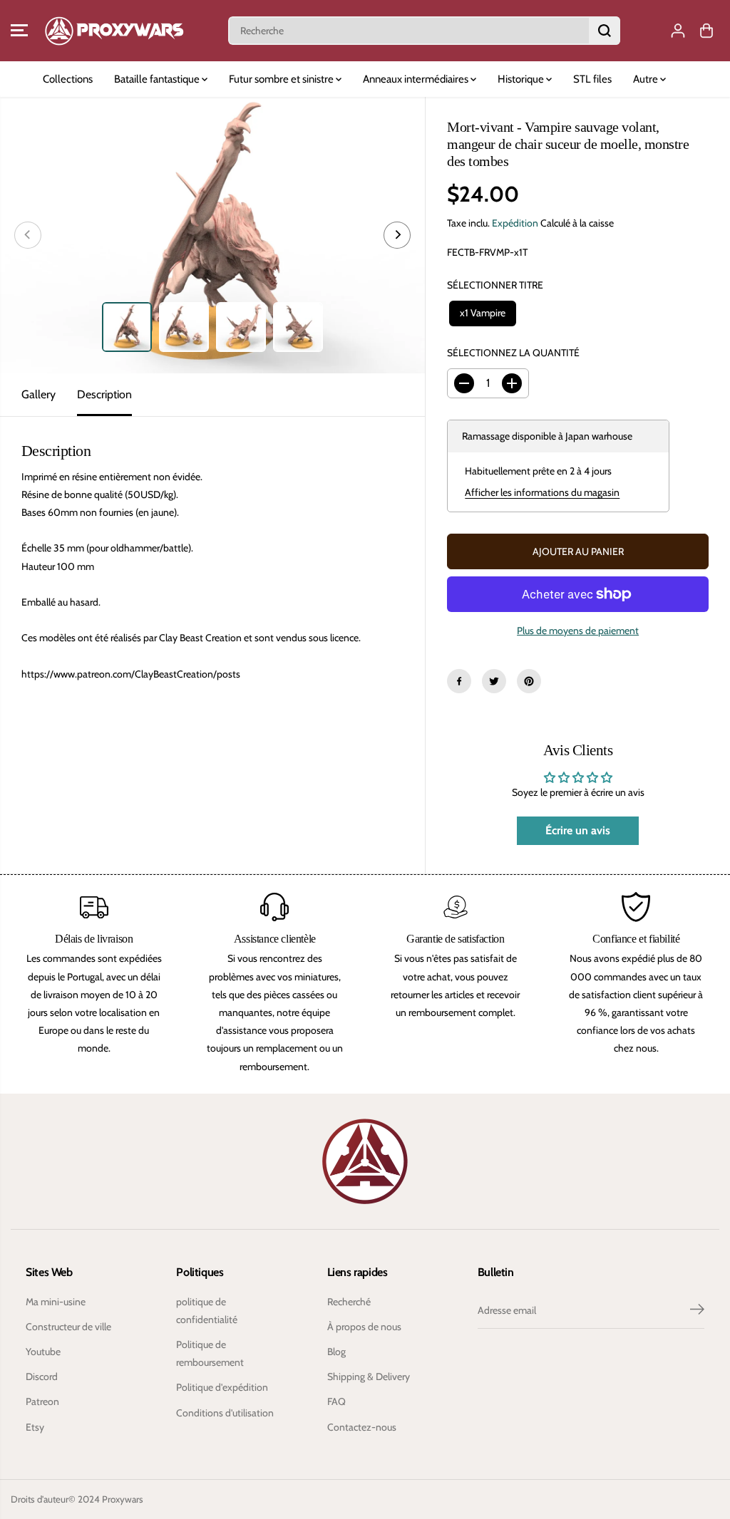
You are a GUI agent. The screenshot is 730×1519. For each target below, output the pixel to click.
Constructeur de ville (68, 1326)
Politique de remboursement (210, 1353)
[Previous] (27, 235)
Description (104, 394)
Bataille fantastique (158, 79)
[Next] (397, 235)
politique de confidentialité (206, 1310)
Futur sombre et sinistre (282, 79)
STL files (592, 79)
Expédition (515, 223)
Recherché (349, 1301)
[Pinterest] (529, 681)
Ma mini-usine (56, 1301)
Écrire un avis (577, 830)
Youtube (43, 1351)
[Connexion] (678, 30)
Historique (522, 79)
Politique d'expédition (222, 1387)
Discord (42, 1376)
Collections (68, 79)
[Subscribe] (697, 1311)
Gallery (38, 394)
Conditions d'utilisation (225, 1412)
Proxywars (122, 1499)
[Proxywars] (114, 30)
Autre (646, 79)
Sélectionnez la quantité (513, 352)
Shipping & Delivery (368, 1376)
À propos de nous (364, 1326)
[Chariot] (706, 30)
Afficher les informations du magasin (542, 492)
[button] (19, 30)
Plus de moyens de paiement (578, 630)
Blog (336, 1351)
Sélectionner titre (495, 285)
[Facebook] (459, 681)
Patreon (42, 1401)
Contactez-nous (361, 1427)
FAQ (336, 1401)
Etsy (35, 1427)
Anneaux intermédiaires (417, 79)
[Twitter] (494, 681)
